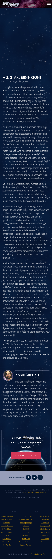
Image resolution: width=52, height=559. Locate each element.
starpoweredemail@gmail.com (34, 492)
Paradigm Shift (45, 526)
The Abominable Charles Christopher (7, 535)
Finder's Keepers (7, 526)
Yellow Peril (45, 542)
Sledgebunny (45, 529)
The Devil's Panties (26, 519)
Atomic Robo (6, 542)
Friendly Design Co (38, 554)
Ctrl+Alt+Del (7, 545)
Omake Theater (45, 516)
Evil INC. (26, 529)
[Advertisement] (26, 37)
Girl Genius (26, 532)
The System (45, 538)
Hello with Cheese (26, 542)
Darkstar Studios (26, 516)
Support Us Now (26, 455)
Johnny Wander (25, 545)
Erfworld (26, 526)
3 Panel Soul (6, 529)
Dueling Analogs (26, 522)
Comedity (6, 522)
